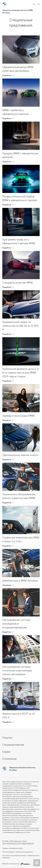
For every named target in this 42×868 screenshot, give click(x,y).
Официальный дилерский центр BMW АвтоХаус (17, 11)
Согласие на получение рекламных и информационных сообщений (21, 856)
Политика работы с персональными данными (17, 852)
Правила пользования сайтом (12, 848)
